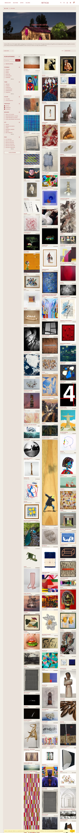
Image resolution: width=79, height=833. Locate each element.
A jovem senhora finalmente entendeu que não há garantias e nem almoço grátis (49, 295)
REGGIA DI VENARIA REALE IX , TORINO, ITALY (67, 809)
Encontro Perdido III (27, 720)
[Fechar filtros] (19, 56)
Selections (15, 2)
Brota (25, 289)
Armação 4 (44, 764)
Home (7, 8)
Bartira (43, 669)
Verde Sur (26, 547)
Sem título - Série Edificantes (65, 529)
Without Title (44, 650)
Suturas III (44, 147)
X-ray (61, 610)
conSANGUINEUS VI (27, 232)
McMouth (26, 650)
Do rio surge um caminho (65, 176)
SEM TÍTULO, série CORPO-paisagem (30, 424)
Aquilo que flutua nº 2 (28, 458)
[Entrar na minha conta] (67, 2)
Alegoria (25, 631)
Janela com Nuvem (45, 335)
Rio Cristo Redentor (64, 432)
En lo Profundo (27, 439)
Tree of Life (62, 99)
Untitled (25, 213)
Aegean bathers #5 (63, 544)
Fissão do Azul (63, 381)
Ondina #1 (44, 593)
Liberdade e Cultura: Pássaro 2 (66, 320)
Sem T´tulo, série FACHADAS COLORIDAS (67, 263)
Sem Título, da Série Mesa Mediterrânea (31, 520)
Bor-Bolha (62, 786)
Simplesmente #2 (45, 709)
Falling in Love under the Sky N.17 (48, 397)
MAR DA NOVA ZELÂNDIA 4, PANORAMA (30, 771)
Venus (61, 655)
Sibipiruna (62, 154)
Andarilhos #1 (44, 122)
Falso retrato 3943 (27, 352)
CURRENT (61, 233)
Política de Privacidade (59, 831)
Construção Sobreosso (64, 198)
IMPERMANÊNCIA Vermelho (65, 343)
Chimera (61, 510)
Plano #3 (62, 451)
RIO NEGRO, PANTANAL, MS (46, 437)
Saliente (25, 325)
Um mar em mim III (63, 85)
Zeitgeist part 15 (63, 74)
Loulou (25, 566)
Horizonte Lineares (64, 819)
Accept (72, 831)
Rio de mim (62, 721)
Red (24, 409)
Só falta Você (44, 608)
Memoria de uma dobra (28, 390)
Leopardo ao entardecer (65, 296)
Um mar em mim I (63, 668)
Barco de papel (45, 721)
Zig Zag (61, 587)
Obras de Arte (8, 2)
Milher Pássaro (63, 124)
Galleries (28, 2)
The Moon (26, 612)
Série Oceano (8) (45, 814)
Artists (21, 2)
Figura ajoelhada (27, 593)
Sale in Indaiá (26, 251)
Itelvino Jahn (26, 477)
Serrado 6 (26, 69)
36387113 (43, 372)
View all (12, 93)
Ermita (61, 140)
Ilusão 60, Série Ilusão (28, 763)
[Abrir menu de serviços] (64, 2)
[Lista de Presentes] (70, 2)
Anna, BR (62, 475)
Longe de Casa (63, 362)
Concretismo (62, 559)
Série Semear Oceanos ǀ (46, 634)
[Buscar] (61, 2)
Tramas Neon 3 (26, 132)
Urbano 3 (44, 423)
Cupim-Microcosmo (46, 572)
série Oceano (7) (27, 692)
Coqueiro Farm (45, 245)
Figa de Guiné (44, 788)
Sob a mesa (44, 102)
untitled (25, 151)
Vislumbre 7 (26, 706)
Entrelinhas (26, 198)
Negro (61, 771)
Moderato (44, 319)
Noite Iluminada (27, 376)
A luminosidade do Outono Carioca (48, 745)
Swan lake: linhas (45, 172)
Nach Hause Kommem (46, 354)
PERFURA (25, 666)
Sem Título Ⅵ (44, 545)
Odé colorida (44, 226)
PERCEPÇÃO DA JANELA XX (64, 746)
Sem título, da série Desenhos (47, 187)
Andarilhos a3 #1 (45, 269)
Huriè (25, 179)
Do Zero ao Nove (63, 407)
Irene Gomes (62, 698)
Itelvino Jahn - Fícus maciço (29, 749)
